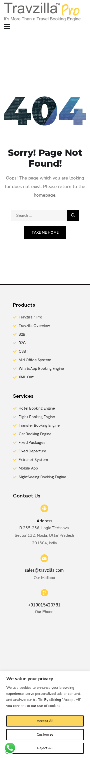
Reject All (45, 748)
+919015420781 (44, 605)
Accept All (45, 720)
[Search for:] (45, 215)
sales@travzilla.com (44, 570)
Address (44, 521)
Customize (45, 734)
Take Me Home (45, 232)
